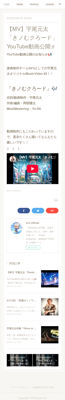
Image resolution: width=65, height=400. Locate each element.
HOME (6, 4)
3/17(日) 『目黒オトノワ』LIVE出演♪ (27, 300)
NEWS (20, 4)
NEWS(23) (16, 191)
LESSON (50, 4)
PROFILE (34, 4)
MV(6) (9, 191)
